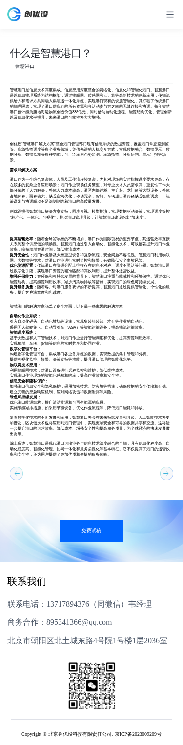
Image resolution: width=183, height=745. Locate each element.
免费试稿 (91, 530)
